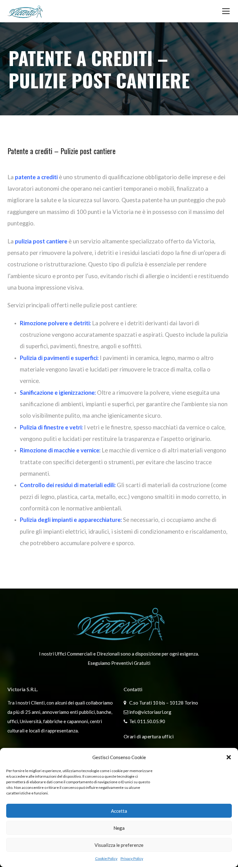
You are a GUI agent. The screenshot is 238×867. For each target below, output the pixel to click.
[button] (229, 757)
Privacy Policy (132, 858)
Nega (119, 828)
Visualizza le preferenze (119, 845)
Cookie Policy (106, 858)
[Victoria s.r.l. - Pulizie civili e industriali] (25, 11)
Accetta (119, 811)
